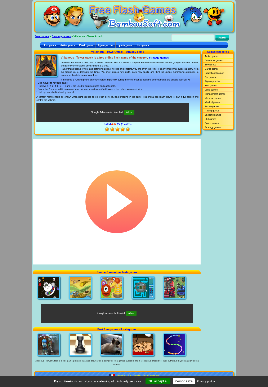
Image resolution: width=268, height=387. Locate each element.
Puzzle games (86, 45)
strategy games (159, 57)
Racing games (212, 110)
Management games (215, 94)
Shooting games (213, 115)
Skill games (210, 119)
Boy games (210, 64)
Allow (129, 112)
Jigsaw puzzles (105, 45)
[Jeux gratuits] (112, 375)
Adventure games (214, 60)
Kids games (143, 45)
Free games (42, 36)
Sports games (125, 45)
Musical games (212, 102)
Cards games (212, 69)
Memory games (213, 98)
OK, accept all (158, 381)
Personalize (184, 381)
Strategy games (61, 36)
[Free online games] (134, 17)
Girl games (210, 77)
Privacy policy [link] (206, 381)
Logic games (211, 89)
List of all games (151, 375)
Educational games (214, 73)
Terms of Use (124, 375)
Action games (67, 45)
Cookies (137, 375)
